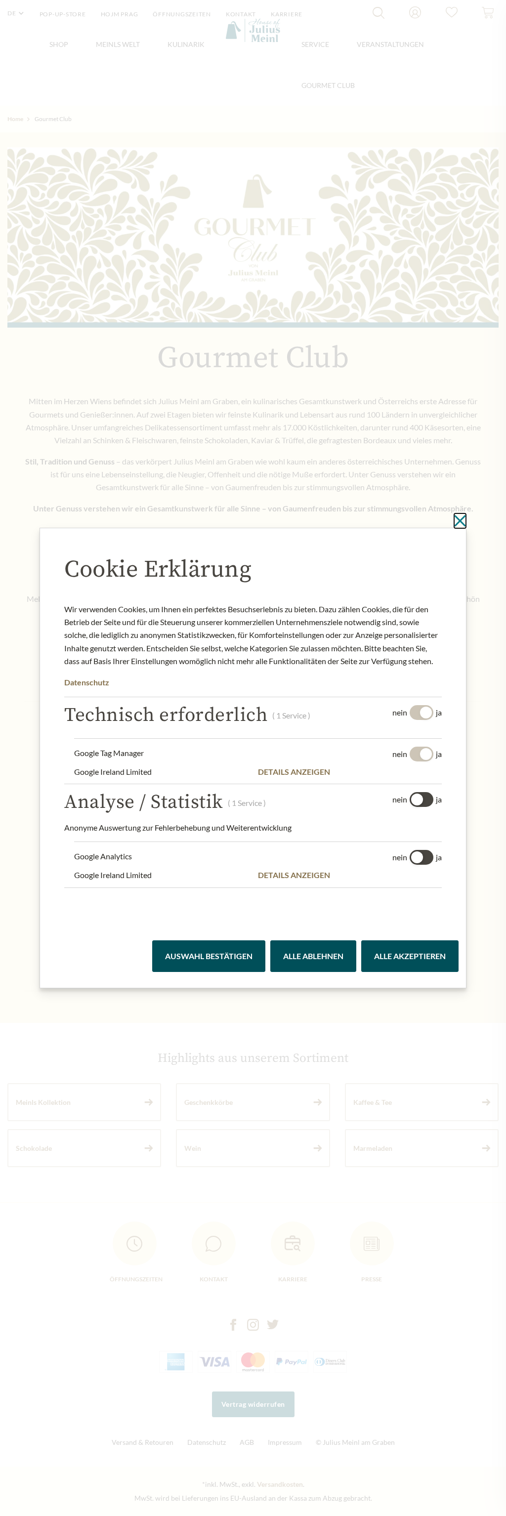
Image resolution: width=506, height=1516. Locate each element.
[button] (350, 771)
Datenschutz (86, 682)
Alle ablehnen (313, 956)
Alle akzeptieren (410, 956)
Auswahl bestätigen (209, 956)
